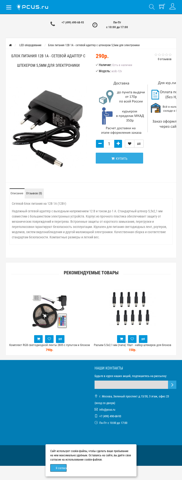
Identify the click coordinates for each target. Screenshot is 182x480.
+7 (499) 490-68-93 (73, 22)
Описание (16, 193)
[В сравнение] (139, 144)
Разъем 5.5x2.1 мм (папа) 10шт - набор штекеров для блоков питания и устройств (132, 347)
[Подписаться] (172, 385)
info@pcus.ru (107, 409)
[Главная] (10, 45)
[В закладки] (129, 144)
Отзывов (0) (34, 193)
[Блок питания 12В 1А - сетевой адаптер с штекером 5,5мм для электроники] (48, 127)
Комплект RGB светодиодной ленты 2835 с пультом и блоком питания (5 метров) (49, 347)
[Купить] (38, 339)
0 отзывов (165, 59)
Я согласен (61, 468)
